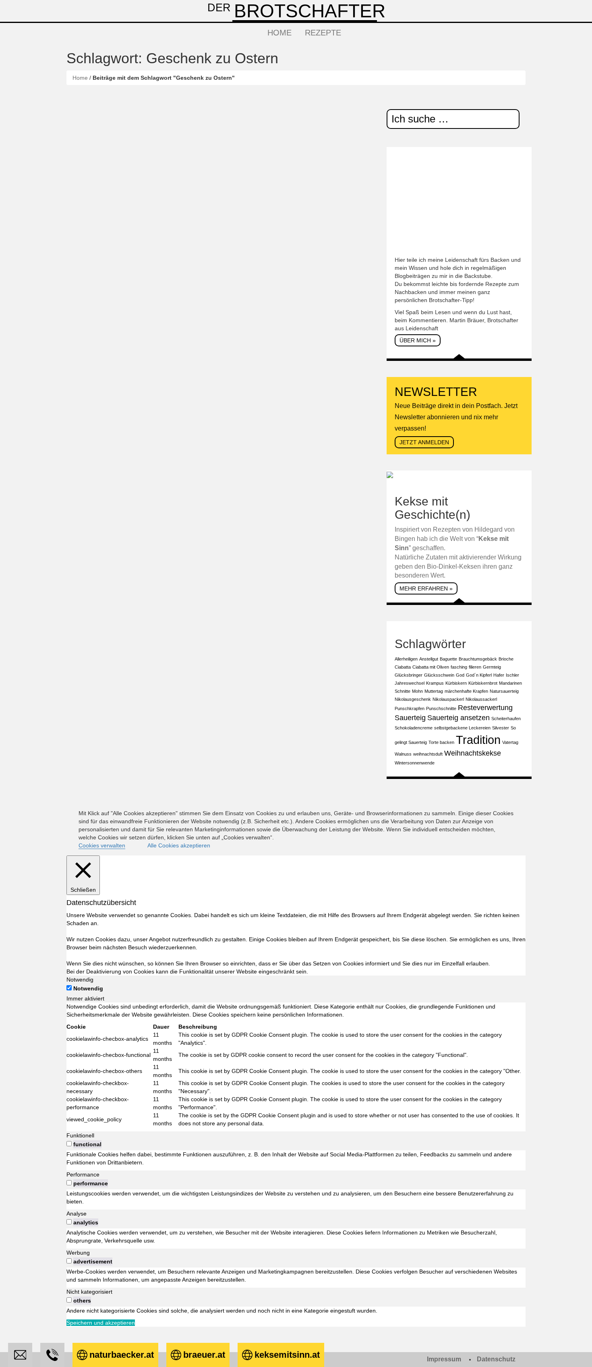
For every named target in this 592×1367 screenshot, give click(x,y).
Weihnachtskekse (472, 753)
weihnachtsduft (428, 754)
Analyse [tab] (76, 1213)
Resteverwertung (485, 708)
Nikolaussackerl (481, 699)
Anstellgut (428, 659)
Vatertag (510, 742)
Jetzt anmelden (424, 442)
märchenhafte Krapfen (466, 691)
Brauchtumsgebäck (478, 659)
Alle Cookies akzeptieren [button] (178, 845)
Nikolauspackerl (448, 699)
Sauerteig (410, 718)
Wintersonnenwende (415, 762)
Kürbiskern (456, 683)
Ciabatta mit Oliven (430, 667)
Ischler (512, 675)
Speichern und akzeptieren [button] (100, 1322)
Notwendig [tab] (79, 979)
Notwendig (88, 988)
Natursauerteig (504, 691)
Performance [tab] (82, 1174)
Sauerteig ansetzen (458, 718)
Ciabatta (403, 667)
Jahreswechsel (409, 683)
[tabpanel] (296, 1064)
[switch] (69, 1143)
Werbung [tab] (78, 1252)
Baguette (448, 659)
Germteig (492, 667)
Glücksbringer (408, 675)
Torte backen (441, 742)
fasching (459, 667)
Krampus (435, 683)
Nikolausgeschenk (413, 699)
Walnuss (403, 754)
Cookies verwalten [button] (102, 845)
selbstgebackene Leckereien (462, 727)
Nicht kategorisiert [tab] (89, 1291)
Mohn (417, 691)
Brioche (506, 659)
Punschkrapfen (409, 708)
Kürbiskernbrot (482, 683)
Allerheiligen (406, 659)
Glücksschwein (439, 675)
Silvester (500, 727)
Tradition (478, 739)
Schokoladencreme (414, 727)
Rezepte (323, 32)
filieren (475, 667)
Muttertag (433, 691)
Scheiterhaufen (506, 718)
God (460, 675)
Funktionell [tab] (80, 1135)
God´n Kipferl (479, 675)
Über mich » (417, 340)
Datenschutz (496, 1359)
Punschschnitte (441, 708)
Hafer (498, 675)
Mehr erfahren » (426, 588)
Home (279, 32)
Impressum (444, 1359)
